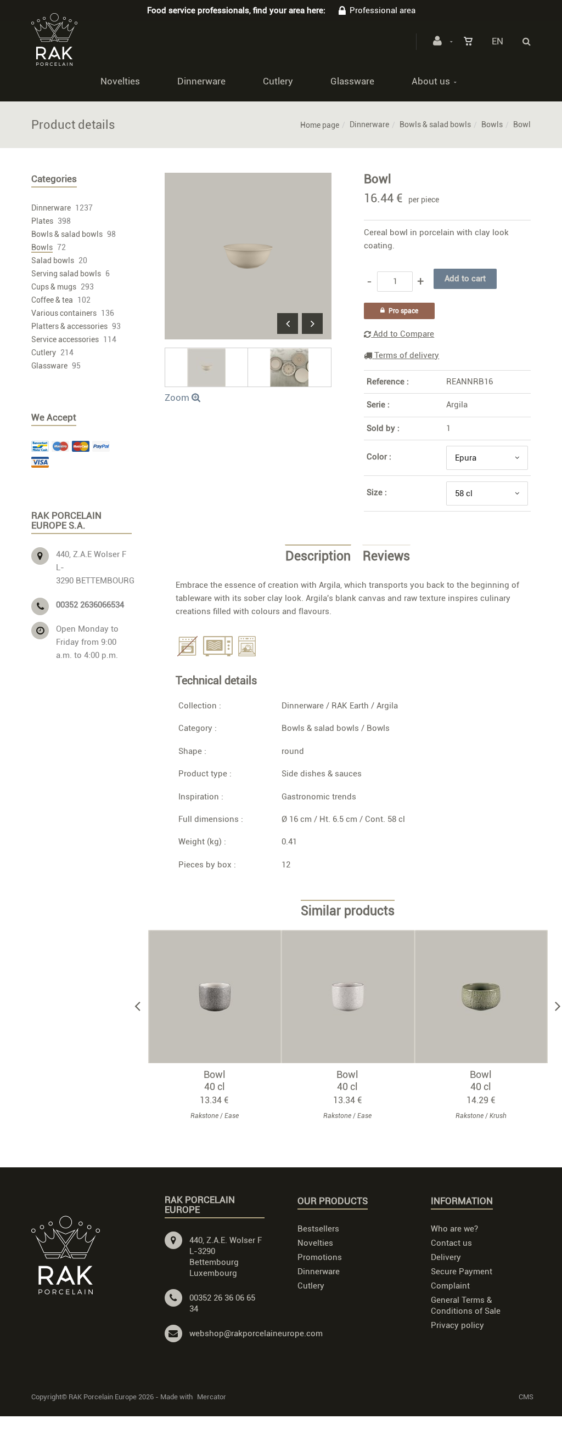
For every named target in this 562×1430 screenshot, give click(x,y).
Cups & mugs (53, 286)
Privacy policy (457, 1325)
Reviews (386, 557)
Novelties (120, 81)
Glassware (352, 81)
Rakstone (204, 1116)
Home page (319, 125)
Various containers (64, 313)
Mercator (211, 1397)
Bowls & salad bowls (435, 124)
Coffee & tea (52, 300)
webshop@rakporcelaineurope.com (256, 1333)
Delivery (446, 1257)
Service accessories (65, 339)
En (497, 41)
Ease (231, 1116)
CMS (526, 1397)
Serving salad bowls (66, 273)
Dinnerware (201, 81)
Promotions (319, 1257)
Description (318, 557)
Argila (457, 405)
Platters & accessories (69, 326)
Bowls (492, 124)
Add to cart (219, 996)
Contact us (451, 1243)
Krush (498, 1116)
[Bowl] (248, 180)
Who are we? (454, 1229)
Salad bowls (52, 260)
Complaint (450, 1286)
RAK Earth (350, 706)
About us (431, 81)
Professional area (382, 10)
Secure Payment (461, 1271)
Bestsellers (318, 1229)
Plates (42, 221)
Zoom (178, 397)
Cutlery (278, 81)
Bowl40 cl (215, 1080)
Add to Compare (402, 334)
